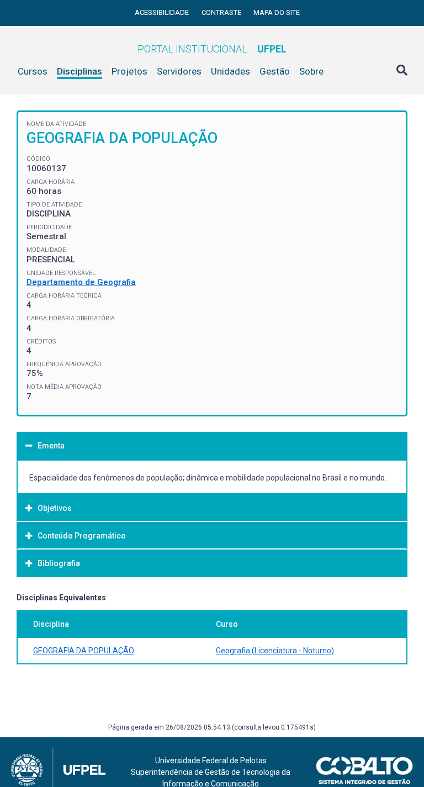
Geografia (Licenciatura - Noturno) (275, 650)
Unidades (230, 71)
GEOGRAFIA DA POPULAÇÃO (83, 650)
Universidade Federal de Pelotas (211, 760)
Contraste (222, 12)
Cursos (32, 71)
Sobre (311, 71)
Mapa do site (276, 12)
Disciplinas (79, 71)
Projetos (129, 71)
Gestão (274, 71)
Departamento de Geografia (81, 282)
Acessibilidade (162, 12)
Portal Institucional (212, 49)
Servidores (179, 71)
